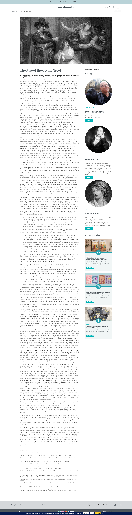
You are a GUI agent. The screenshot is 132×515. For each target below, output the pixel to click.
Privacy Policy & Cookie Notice (19, 505)
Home (12, 11)
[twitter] (105, 7)
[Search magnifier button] (113, 7)
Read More (89, 120)
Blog (16, 11)
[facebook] (107, 7)
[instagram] (109, 7)
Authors (32, 7)
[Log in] (117, 7)
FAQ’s (43, 505)
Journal (41, 7)
